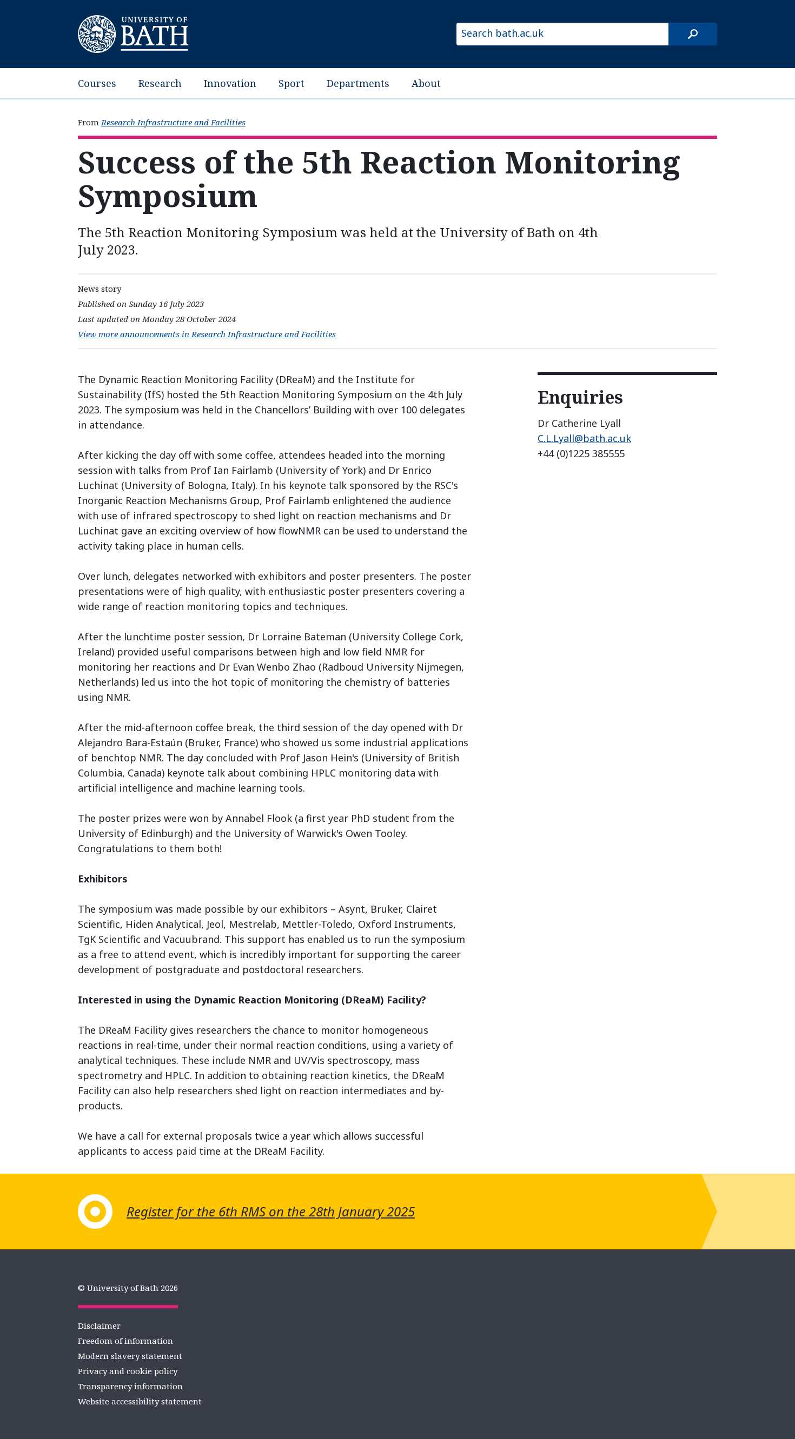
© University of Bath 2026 (128, 1287)
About (426, 83)
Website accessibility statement (140, 1401)
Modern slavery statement (130, 1355)
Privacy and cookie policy (127, 1371)
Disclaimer (99, 1325)
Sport (291, 83)
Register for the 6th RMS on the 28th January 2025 (271, 1211)
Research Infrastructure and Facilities (173, 122)
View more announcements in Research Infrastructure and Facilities (207, 334)
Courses (97, 83)
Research (160, 83)
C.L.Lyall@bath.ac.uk (584, 438)
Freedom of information (125, 1340)
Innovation (230, 83)
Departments (358, 83)
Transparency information (130, 1386)
